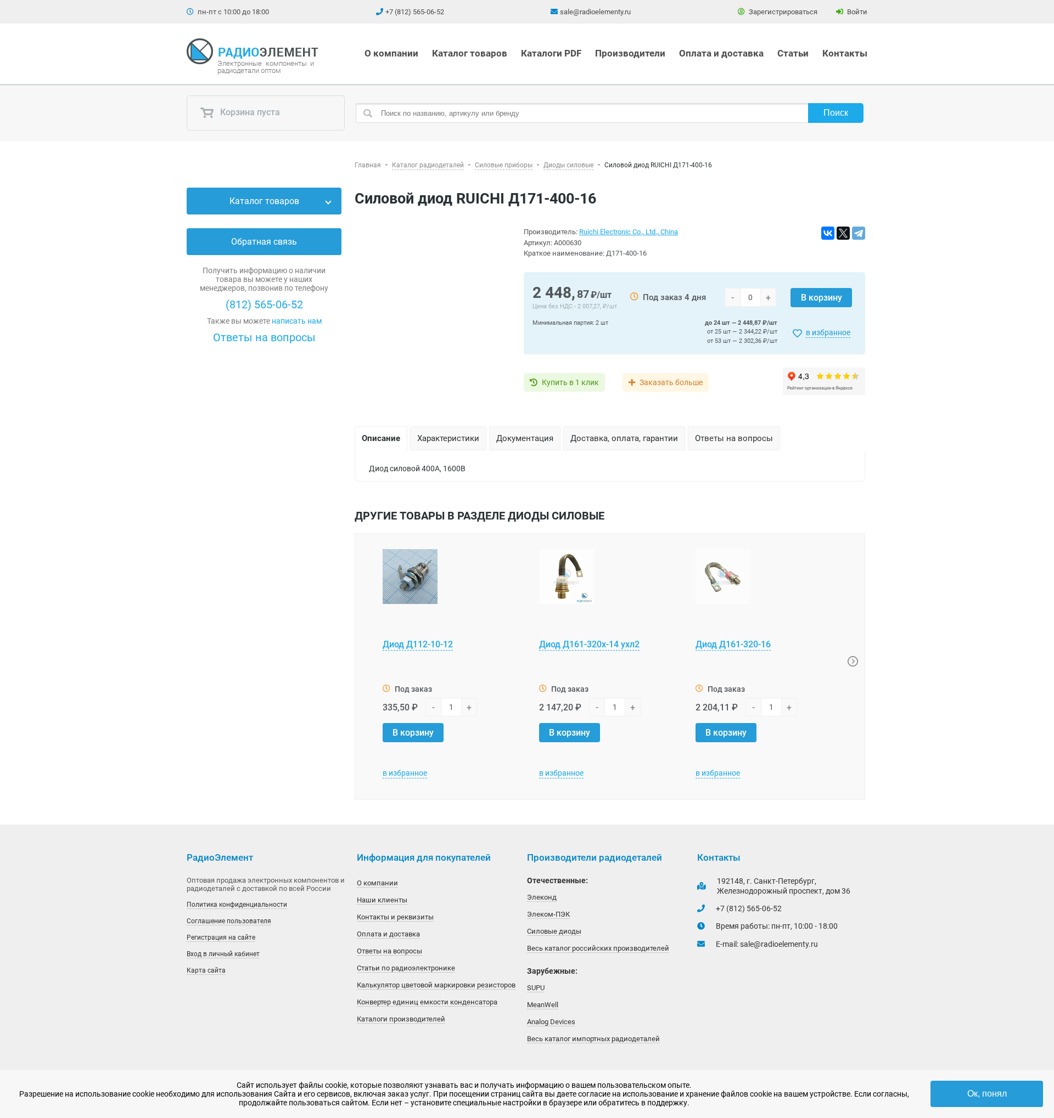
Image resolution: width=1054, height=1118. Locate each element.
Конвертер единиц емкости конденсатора (427, 1002)
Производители (630, 53)
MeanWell (542, 1005)
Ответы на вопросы (264, 337)
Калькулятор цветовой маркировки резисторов (436, 985)
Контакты (844, 53)
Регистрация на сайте (221, 937)
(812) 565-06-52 (264, 304)
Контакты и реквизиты (395, 917)
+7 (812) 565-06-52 (414, 12)
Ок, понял (987, 1093)
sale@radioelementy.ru (595, 12)
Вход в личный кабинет (223, 954)
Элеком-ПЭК (548, 914)
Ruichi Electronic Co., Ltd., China (628, 232)
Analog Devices (551, 1022)
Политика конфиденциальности (237, 904)
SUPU (536, 988)
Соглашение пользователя (229, 921)
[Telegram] (858, 233)
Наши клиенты (382, 900)
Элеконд (542, 897)
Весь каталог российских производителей (598, 948)
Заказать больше (671, 382)
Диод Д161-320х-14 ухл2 (589, 644)
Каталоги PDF (551, 53)
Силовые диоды (554, 931)
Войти (856, 12)
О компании (391, 53)
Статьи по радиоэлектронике (406, 968)
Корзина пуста (249, 113)
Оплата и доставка (721, 53)
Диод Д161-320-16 (733, 644)
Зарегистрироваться (782, 12)
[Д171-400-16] (433, 312)
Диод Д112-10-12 (418, 644)
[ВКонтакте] (827, 233)
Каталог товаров (469, 53)
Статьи (793, 53)
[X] (843, 233)
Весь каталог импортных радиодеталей (593, 1039)
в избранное (828, 332)
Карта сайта (206, 970)
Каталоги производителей (401, 1019)
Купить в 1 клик (570, 382)
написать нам (297, 321)
